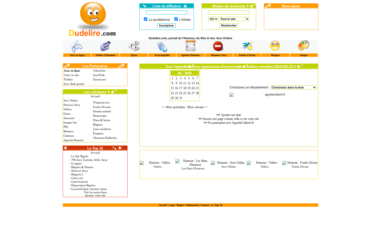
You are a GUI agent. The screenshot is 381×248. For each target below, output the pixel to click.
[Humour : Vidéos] (157, 163)
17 (180, 88)
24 (180, 93)
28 (197, 93)
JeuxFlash (99, 75)
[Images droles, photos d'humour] (304, 46)
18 (184, 88)
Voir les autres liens (95, 192)
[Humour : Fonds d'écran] (300, 163)
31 (180, 98)
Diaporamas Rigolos (83, 185)
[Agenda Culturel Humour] (190, 46)
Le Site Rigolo (79, 156)
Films (96, 120)
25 (184, 93)
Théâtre (68, 79)
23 (176, 93)
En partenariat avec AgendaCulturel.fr (231, 123)
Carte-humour (79, 181)
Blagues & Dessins (82, 167)
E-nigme (76, 163)
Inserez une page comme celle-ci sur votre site (231, 119)
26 (188, 93)
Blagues (275, 55)
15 (172, 88)
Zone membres (102, 128)
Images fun (70, 122)
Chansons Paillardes (105, 137)
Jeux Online (71, 100)
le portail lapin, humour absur (89, 188)
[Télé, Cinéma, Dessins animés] (162, 46)
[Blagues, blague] (275, 46)
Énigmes (98, 133)
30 (176, 98)
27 (193, 93)
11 (184, 83)
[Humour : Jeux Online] (229, 163)
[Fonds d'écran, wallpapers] (247, 46)
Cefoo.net (77, 178)
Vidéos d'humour (105, 55)
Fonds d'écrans (102, 106)
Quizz (134, 55)
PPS (66, 126)
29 (172, 98)
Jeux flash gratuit (74, 83)
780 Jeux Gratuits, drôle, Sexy (89, 159)
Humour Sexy (219, 55)
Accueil (95, 96)
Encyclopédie (162, 55)
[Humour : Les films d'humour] (193, 163)
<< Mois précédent (173, 107)
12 (188, 83)
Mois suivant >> (197, 107)
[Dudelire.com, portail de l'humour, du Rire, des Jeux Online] (92, 18)
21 (197, 88)
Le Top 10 (216, 205)
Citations (69, 135)
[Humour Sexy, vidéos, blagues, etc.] (219, 46)
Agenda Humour (190, 55)
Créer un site (71, 75)
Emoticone (99, 79)
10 (180, 83)
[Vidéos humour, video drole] (105, 46)
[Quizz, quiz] (134, 46)
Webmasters (192, 205)
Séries (106, 120)
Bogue (180, 205)
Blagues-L (77, 174)
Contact (204, 205)
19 (188, 88)
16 (176, 88)
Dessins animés (102, 111)
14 (197, 83)
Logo (172, 205)
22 (172, 93)
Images (304, 55)
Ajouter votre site (95, 195)
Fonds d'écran (247, 55)
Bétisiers (68, 131)
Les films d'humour (193, 168)
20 (193, 88)
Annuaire (69, 118)
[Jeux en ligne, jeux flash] (77, 46)
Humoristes (100, 115)
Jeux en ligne (77, 55)
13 (193, 83)
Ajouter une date (231, 115)
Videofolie (99, 70)
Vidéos (68, 109)
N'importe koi (101, 102)
